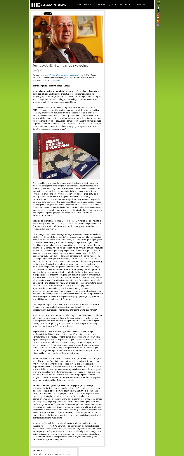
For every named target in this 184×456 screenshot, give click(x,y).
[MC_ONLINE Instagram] (157, 14)
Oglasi (128, 4)
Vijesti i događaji (115, 4)
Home (79, 4)
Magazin (88, 4)
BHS (158, 1)
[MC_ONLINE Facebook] (157, 7)
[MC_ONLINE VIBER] (157, 25)
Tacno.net (56, 80)
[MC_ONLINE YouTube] (157, 17)
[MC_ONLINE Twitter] (157, 11)
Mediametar (100, 4)
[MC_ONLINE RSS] (157, 22)
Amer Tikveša (38, 70)
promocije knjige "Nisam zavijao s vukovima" (60, 75)
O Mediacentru (140, 4)
